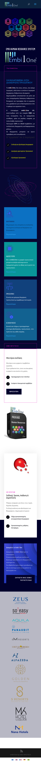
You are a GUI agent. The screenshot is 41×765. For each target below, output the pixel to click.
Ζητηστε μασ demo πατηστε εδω (23, 579)
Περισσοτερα (13, 391)
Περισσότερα (11, 336)
